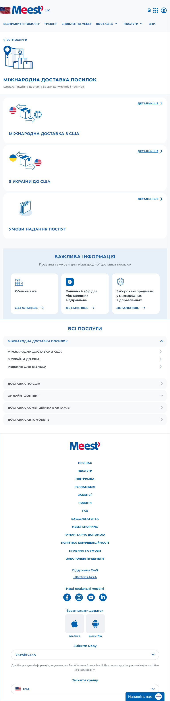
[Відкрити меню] (156, 12)
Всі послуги (16, 39)
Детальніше (26, 308)
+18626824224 (85, 577)
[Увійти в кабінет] (164, 12)
